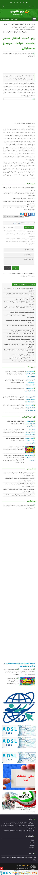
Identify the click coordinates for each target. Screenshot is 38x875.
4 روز (23, 476)
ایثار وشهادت (30, 27)
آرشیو (30, 819)
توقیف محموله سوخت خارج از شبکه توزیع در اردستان (20, 336)
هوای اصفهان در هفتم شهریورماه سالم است (23, 361)
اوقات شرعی (31, 848)
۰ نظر (25, 32)
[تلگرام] (11, 2)
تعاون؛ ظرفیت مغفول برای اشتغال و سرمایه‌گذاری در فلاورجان (19, 823)
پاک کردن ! (7, 268)
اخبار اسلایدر (22, 27)
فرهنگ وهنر (31, 469)
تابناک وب (19, 866)
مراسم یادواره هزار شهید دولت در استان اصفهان (22, 312)
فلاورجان (32, 29)
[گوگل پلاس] (25, 214)
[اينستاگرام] (14, 2)
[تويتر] (22, 214)
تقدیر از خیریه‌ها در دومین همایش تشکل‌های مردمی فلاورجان (19, 830)
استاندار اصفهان (22, 223)
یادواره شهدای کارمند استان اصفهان (25, 299)
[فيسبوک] (29, 214)
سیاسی (16, 29)
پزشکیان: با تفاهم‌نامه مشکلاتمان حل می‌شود (22, 331)
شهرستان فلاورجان (24, 29)
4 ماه (24, 492)
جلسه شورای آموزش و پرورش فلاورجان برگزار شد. (22, 495)
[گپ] (17, 2)
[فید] (27, 2)
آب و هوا (32, 843)
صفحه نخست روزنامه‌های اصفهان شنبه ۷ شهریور (21, 358)
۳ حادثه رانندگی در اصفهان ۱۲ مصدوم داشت (22, 355)
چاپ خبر (18, 32)
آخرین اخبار (15, 27)
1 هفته (20, 481)
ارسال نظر (15, 268)
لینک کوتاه (27, 216)
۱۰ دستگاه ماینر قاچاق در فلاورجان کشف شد (23, 198)
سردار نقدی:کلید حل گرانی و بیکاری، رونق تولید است (20, 334)
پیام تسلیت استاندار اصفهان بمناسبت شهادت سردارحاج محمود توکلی (19, 43)
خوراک (32, 840)
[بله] (24, 2)
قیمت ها (32, 845)
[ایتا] (20, 2)
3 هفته (24, 486)
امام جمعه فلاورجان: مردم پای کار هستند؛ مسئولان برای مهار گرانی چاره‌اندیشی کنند (19, 664)
